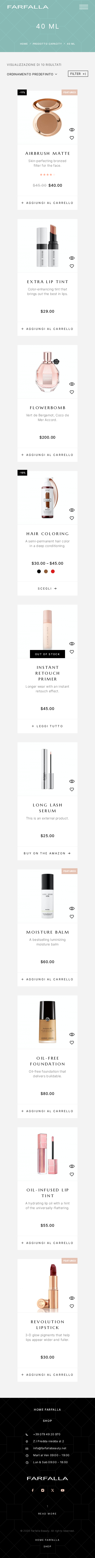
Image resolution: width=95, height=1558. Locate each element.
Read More (47, 1513)
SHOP (47, 1420)
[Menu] (83, 7)
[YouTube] (62, 1490)
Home (24, 43)
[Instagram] (43, 1490)
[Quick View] (71, 130)
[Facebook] (33, 1490)
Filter (75, 74)
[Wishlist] (71, 138)
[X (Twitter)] (52, 1490)
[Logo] (28, 7)
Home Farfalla (47, 1409)
